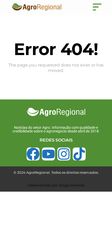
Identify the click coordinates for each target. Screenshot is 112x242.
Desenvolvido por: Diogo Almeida (56, 185)
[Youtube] (48, 153)
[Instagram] (63, 153)
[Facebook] (33, 153)
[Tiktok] (79, 153)
